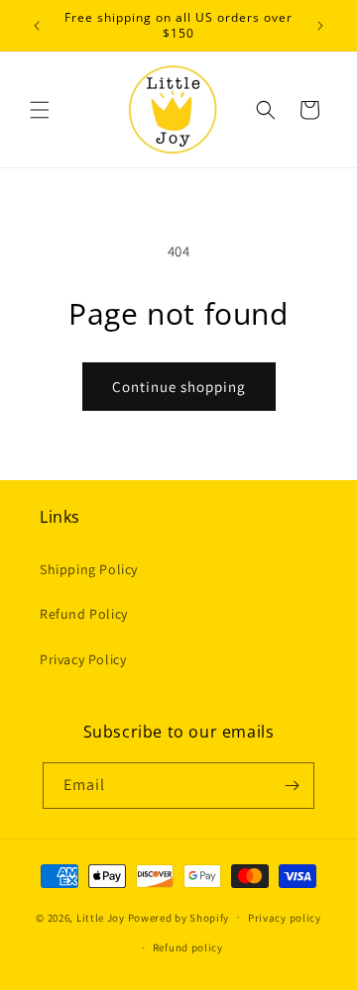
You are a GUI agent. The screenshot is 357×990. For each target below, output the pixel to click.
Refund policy (188, 947)
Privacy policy (284, 918)
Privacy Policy (83, 659)
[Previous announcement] (37, 26)
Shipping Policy (89, 569)
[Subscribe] (291, 785)
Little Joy (100, 917)
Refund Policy (84, 614)
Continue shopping (179, 386)
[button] (39, 110)
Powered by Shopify (179, 917)
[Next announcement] (320, 26)
